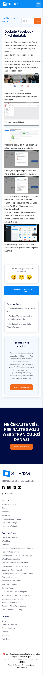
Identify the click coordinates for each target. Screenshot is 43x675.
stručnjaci (6, 635)
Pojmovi (11, 665)
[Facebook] (4, 487)
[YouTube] (19, 487)
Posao (8, 628)
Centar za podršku (9, 624)
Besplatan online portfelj (12, 570)
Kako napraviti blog (10, 584)
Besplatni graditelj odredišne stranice (17, 548)
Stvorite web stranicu (21, 387)
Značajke (5, 512)
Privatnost (19, 665)
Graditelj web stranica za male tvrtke (17, 573)
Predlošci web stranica (11, 519)
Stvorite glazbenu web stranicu (15, 563)
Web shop (6, 541)
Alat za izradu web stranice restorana (17, 595)
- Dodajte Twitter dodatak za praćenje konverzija (20, 317)
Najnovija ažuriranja (10, 526)
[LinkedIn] (14, 487)
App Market (10, 522)
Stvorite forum (8, 588)
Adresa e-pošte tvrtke (11, 581)
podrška (5, 18)
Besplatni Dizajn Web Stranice (14, 606)
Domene (5, 544)
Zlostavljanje (29, 665)
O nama (5, 621)
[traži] (37, 21)
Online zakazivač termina (12, 599)
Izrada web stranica (10, 537)
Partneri (5, 632)
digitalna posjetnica (10, 577)
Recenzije (6, 515)
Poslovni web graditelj (11, 552)
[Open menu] (38, 4)
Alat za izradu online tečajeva (14, 591)
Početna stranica (9, 504)
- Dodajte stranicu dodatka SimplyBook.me (19, 325)
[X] (9, 487)
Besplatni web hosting (11, 602)
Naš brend (6, 639)
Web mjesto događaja (11, 559)
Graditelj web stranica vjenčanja (15, 566)
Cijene (4, 508)
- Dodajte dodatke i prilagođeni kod (21, 310)
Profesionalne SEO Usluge (12, 610)
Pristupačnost (22, 667)
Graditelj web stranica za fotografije (17, 555)
